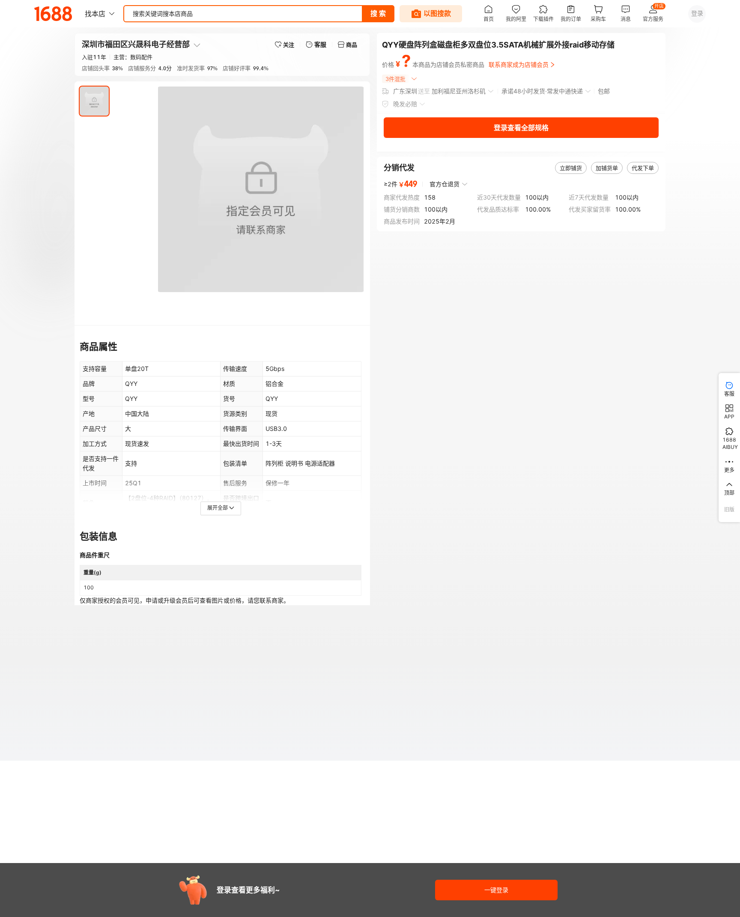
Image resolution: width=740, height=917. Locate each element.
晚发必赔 (405, 104)
